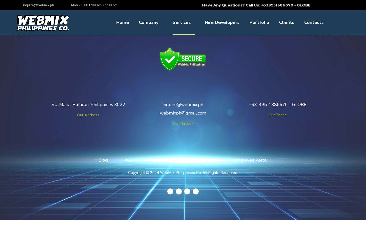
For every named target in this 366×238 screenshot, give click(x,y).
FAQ (127, 160)
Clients (286, 22)
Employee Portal (251, 160)
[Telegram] (170, 191)
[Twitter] (320, 4)
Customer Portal (201, 160)
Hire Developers (222, 22)
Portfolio (259, 22)
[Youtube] (348, 4)
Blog (103, 160)
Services (182, 22)
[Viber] (196, 191)
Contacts (314, 22)
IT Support (158, 160)
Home (122, 22)
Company (148, 22)
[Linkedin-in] (339, 4)
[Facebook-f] (329, 4)
